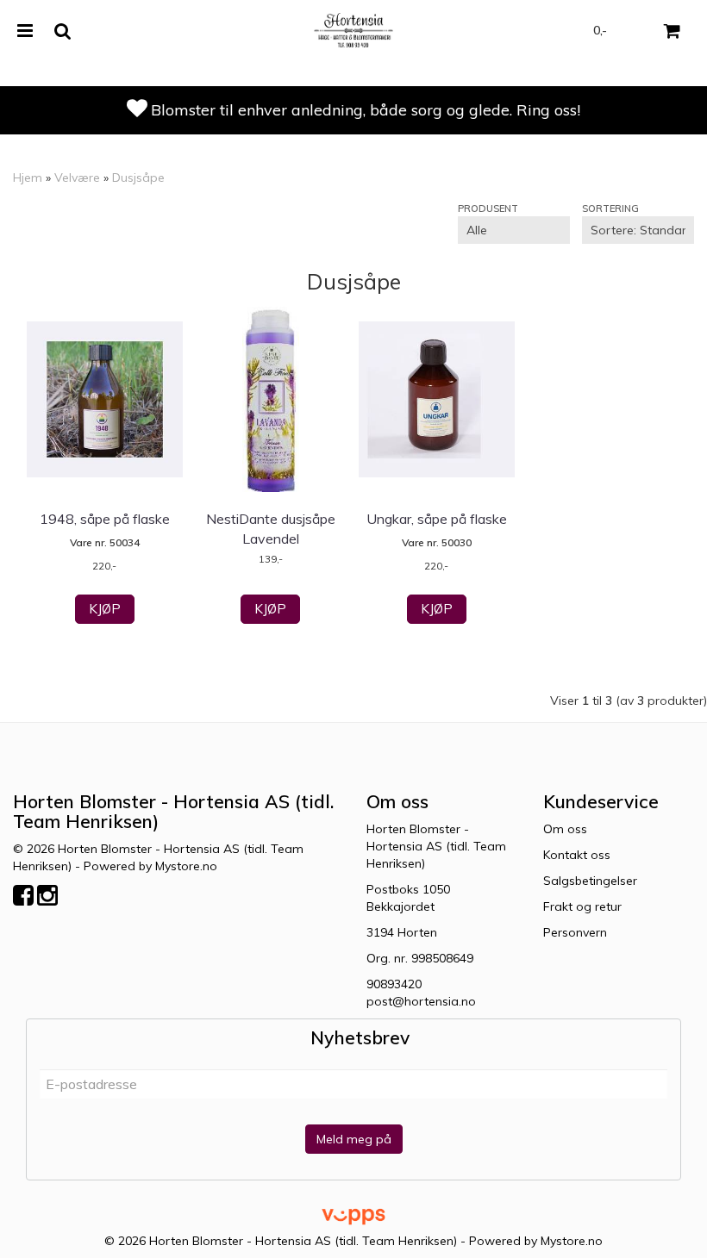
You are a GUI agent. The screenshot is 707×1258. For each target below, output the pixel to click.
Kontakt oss (576, 855)
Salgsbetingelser (590, 880)
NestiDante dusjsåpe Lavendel (270, 528)
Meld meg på (353, 1139)
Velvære (77, 177)
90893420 (394, 984)
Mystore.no (186, 866)
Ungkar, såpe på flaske (436, 518)
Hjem (27, 177)
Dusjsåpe (138, 177)
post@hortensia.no (421, 1001)
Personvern (575, 932)
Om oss (565, 829)
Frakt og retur (582, 906)
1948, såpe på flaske (105, 518)
